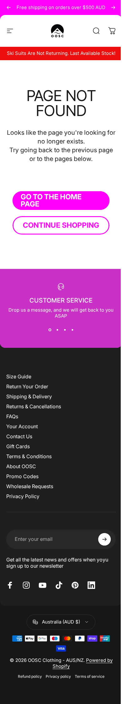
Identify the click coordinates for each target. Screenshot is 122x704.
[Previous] (9, 7)
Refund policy (30, 676)
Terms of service (89, 676)
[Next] (113, 7)
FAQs (12, 416)
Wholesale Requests (29, 486)
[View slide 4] (72, 330)
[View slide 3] (65, 330)
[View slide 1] (49, 330)
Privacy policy (58, 676)
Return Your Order (27, 386)
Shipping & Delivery (29, 396)
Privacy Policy (22, 496)
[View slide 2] (57, 330)
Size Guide (18, 376)
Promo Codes (22, 476)
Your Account (22, 426)
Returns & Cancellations (33, 406)
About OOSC (21, 466)
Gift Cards (18, 446)
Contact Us (19, 436)
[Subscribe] (104, 539)
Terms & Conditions (29, 456)
